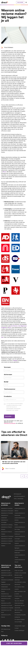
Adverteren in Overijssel (7, 536)
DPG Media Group (5, 629)
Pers (2, 631)
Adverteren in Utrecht (6, 538)
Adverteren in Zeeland (7, 541)
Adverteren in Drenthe (7, 508)
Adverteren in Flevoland (7, 510)
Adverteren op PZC (6, 603)
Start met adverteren (14, 643)
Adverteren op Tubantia (7, 607)
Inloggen (20, 2)
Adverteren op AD (5, 570)
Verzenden (8, 416)
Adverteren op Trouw (6, 605)
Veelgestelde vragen (20, 625)
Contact (17, 628)
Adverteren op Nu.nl (6, 572)
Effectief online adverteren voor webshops (19, 577)
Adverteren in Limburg (6, 524)
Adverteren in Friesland (7, 513)
